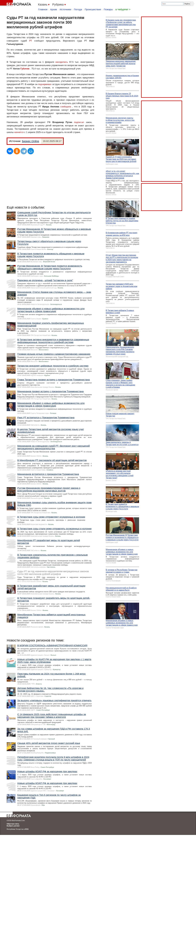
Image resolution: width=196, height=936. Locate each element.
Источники (65, 9)
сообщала (65, 106)
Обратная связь (13, 824)
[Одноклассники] (17, 151)
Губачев (24, 68)
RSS (27, 829)
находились (61, 62)
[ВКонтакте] (10, 151)
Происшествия (93, 9)
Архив (53, 9)
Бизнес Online (30, 141)
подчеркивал (44, 84)
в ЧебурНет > (122, 9)
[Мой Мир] (30, 151)
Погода (78, 9)
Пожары (108, 9)
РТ (30, 41)
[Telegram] (24, 151)
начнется (19, 132)
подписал (79, 122)
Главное (42, 9)
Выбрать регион (13, 826)
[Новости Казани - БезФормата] (16, 3)
